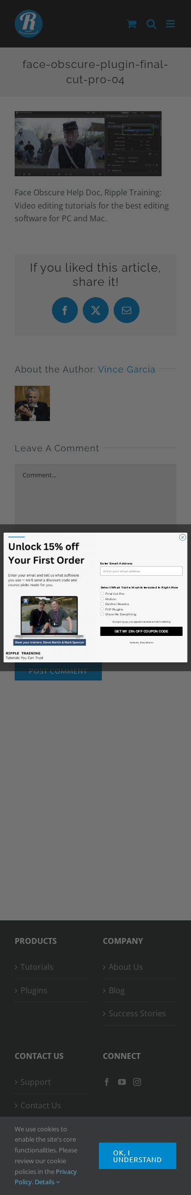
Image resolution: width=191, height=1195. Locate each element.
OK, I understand (137, 1156)
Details (45, 1181)
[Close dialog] (182, 537)
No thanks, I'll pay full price (141, 642)
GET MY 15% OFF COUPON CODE (141, 631)
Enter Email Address (116, 563)
